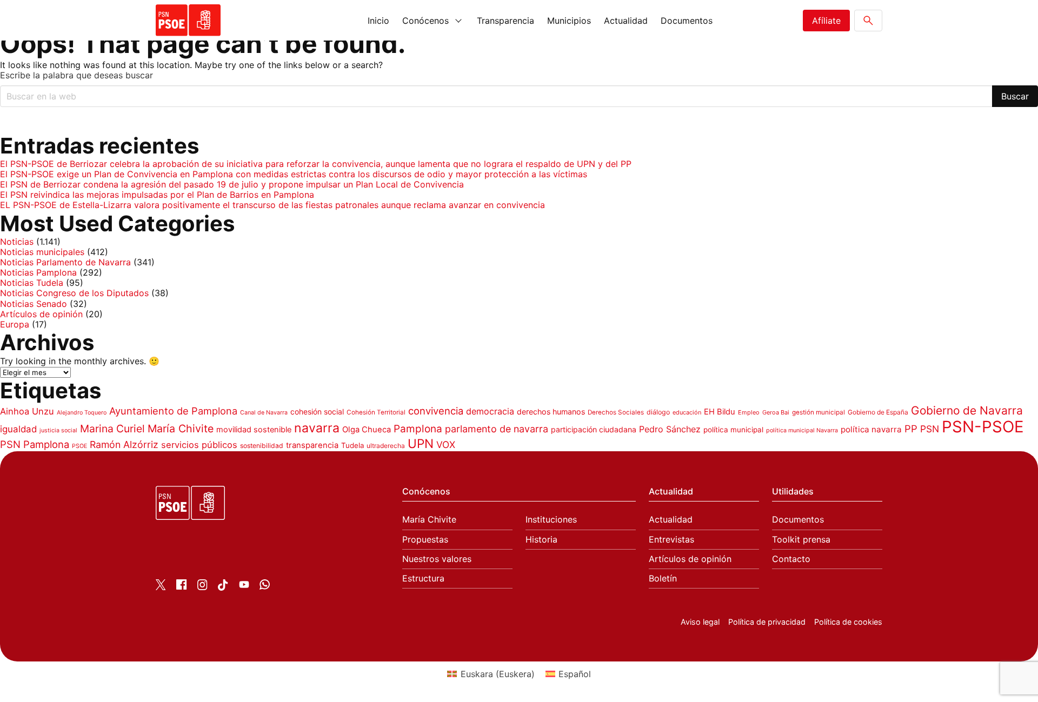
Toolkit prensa (801, 539)
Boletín (663, 578)
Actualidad (626, 20)
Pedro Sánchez (670, 429)
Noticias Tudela (31, 282)
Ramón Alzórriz (124, 444)
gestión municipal (818, 412)
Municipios (569, 20)
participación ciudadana (593, 429)
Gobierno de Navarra (967, 410)
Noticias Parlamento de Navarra (65, 262)
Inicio (378, 20)
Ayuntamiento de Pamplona (173, 411)
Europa (14, 324)
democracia (490, 411)
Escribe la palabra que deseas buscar (76, 75)
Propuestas (425, 539)
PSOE (79, 446)
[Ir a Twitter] (161, 586)
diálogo (658, 412)
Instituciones (551, 519)
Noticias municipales (42, 251)
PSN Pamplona (34, 444)
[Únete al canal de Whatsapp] (265, 586)
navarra (317, 428)
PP (910, 428)
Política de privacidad (767, 621)
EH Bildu (719, 412)
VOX (445, 444)
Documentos (687, 20)
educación (687, 412)
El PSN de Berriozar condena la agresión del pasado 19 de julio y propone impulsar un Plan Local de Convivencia (232, 184)
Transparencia (505, 20)
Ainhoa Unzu (27, 411)
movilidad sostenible (253, 429)
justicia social (58, 430)
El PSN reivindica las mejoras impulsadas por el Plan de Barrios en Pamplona (157, 194)
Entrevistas (671, 539)
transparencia (312, 445)
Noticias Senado (33, 303)
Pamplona (418, 429)
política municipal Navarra (802, 430)
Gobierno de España (878, 412)
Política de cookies (848, 621)
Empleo (749, 412)
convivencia (435, 411)
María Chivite (181, 428)
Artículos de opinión (41, 314)
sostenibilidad (261, 446)
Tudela (352, 445)
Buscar (1015, 96)
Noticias (17, 241)
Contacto (791, 559)
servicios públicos (199, 444)
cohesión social (317, 411)
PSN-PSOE (983, 426)
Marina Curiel (112, 428)
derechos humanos (551, 411)
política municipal (733, 429)
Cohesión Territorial (376, 412)
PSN (929, 428)
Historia (541, 539)
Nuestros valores (436, 559)
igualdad (18, 429)
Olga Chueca (366, 429)
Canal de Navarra (264, 412)
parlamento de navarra (496, 428)
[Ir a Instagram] (202, 586)
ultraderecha (386, 446)
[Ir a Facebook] (181, 586)
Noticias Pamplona (38, 272)
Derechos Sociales (616, 412)
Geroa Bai (775, 412)
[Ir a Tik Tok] (223, 587)
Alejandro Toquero (82, 412)
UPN (421, 443)
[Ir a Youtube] (244, 586)
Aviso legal (700, 621)
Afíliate (826, 20)
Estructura (423, 578)
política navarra (871, 429)
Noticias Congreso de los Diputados (74, 293)
